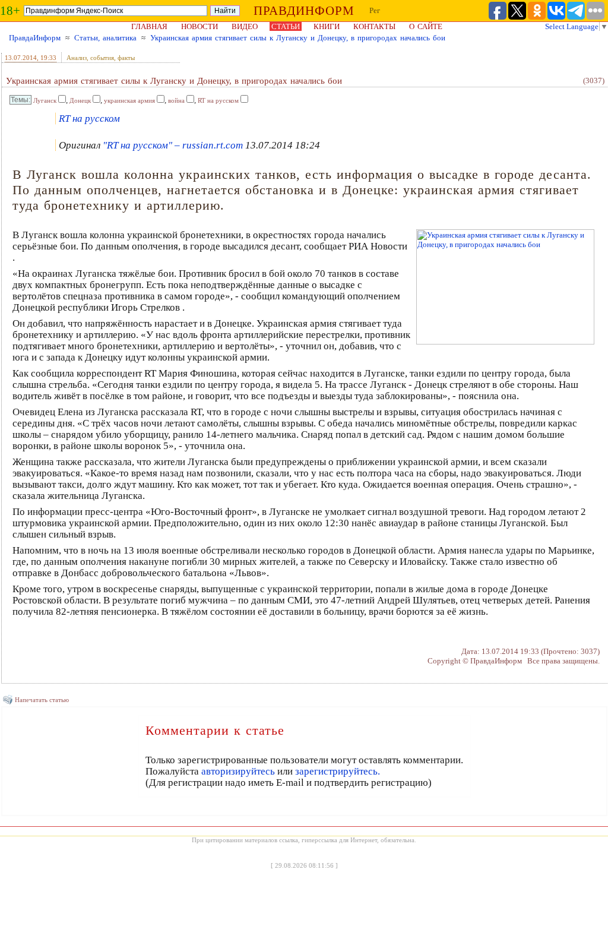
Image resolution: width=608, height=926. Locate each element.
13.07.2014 (21, 57)
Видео (245, 26)
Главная (149, 26)
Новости (199, 26)
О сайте (425, 26)
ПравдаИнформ (35, 37)
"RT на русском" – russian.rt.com (173, 145)
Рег (374, 10)
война (176, 100)
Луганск (44, 100)
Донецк (80, 100)
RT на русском (218, 100)
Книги (327, 26)
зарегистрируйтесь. (337, 771)
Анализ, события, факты (100, 57)
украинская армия (129, 100)
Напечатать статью (42, 699)
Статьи (285, 26)
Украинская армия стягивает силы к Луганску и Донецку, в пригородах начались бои (297, 37)
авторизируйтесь (238, 771)
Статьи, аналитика (105, 37)
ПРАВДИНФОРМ (304, 11)
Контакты (374, 26)
